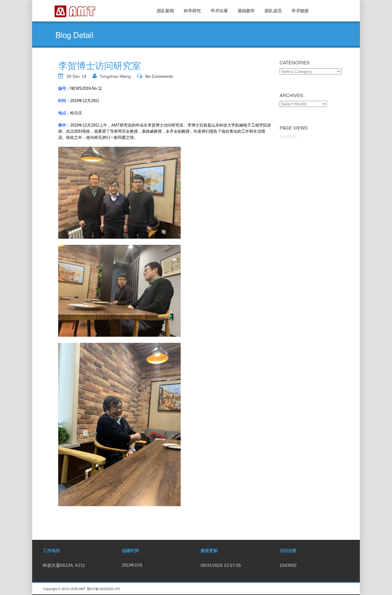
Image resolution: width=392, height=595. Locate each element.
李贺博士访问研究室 (99, 65)
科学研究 (192, 10)
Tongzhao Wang (115, 76)
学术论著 (219, 10)
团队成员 (273, 10)
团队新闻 (165, 10)
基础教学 (246, 10)
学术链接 (300, 10)
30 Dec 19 (76, 76)
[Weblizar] (75, 10)
